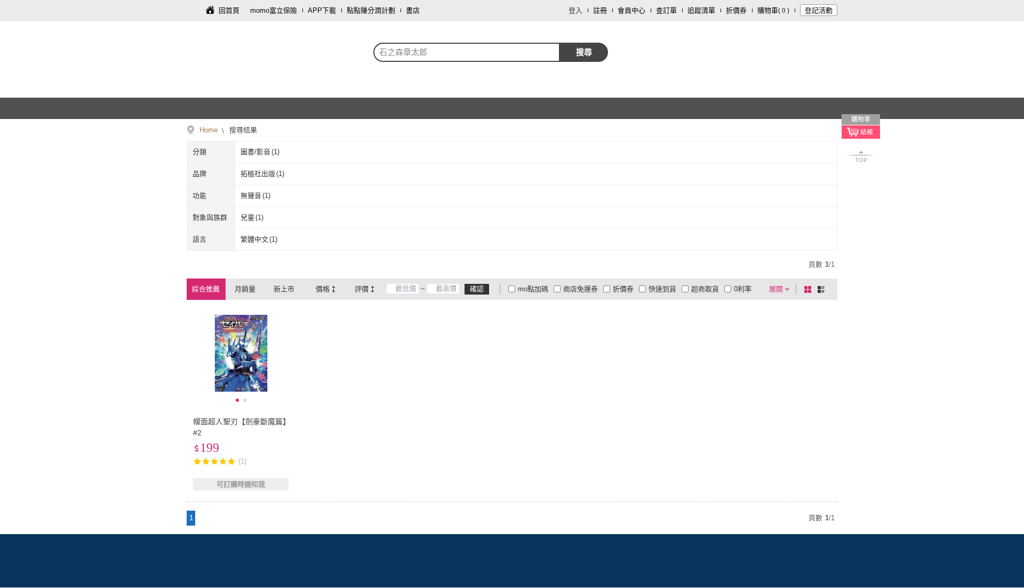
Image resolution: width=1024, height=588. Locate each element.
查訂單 (666, 10)
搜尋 (584, 52)
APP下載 (322, 10)
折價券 (736, 10)
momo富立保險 (273, 10)
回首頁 (229, 10)
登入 (575, 10)
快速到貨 (662, 289)
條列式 (823, 289)
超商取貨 (705, 289)
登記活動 (819, 10)
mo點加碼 (533, 289)
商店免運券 (580, 289)
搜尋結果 (242, 130)
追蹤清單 (701, 10)
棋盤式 (809, 289)
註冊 (600, 10)
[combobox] (466, 52)
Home (208, 130)
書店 (413, 10)
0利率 (742, 289)
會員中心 (631, 10)
